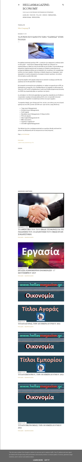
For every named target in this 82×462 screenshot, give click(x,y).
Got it (47, 460)
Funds (22, 142)
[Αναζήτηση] (63, 4)
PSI (33, 142)
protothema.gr (25, 134)
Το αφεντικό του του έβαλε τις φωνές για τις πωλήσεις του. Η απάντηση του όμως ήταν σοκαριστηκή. (41, 232)
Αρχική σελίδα (27, 17)
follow (38, 15)
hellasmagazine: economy (36, 6)
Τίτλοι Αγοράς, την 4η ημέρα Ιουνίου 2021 (39, 323)
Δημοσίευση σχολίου (29, 237)
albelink (26, 15)
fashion (32, 15)
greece (44, 15)
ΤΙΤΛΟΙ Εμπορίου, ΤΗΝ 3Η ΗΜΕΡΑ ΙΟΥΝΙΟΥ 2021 (41, 374)
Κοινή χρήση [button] (20, 140)
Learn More (38, 460)
